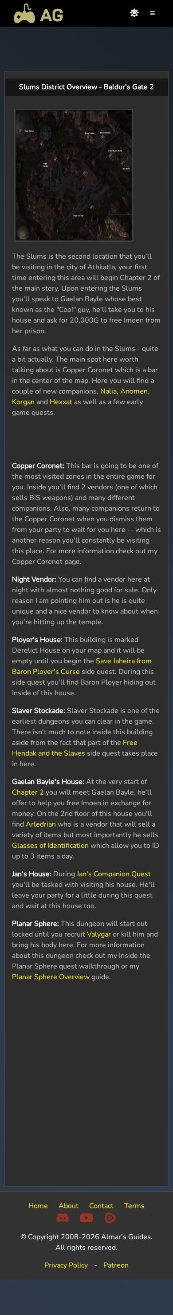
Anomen (134, 391)
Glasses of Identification (50, 845)
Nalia (108, 391)
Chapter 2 (28, 792)
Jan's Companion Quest (114, 874)
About (69, 1206)
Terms (134, 1206)
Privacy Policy (66, 1265)
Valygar (99, 934)
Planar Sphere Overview (51, 977)
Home (38, 1206)
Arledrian (41, 824)
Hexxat (61, 402)
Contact (101, 1206)
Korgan (23, 402)
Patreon (116, 1265)
